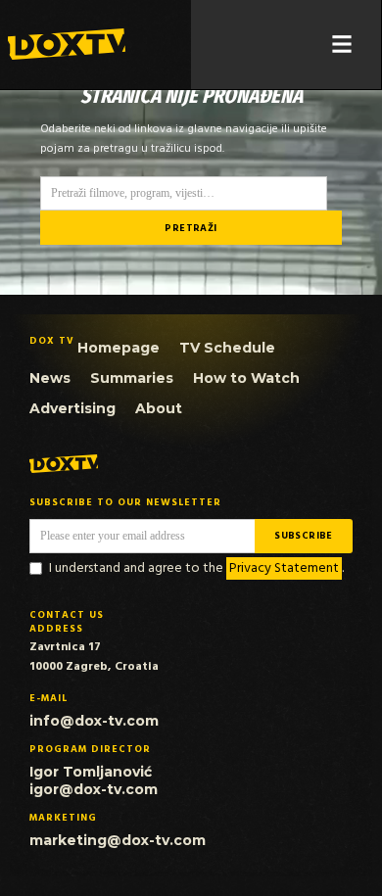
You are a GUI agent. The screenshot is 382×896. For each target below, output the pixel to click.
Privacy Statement (284, 568)
